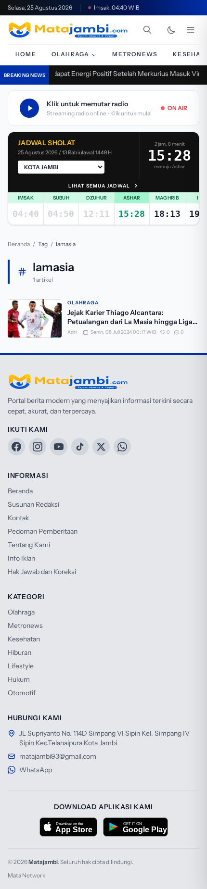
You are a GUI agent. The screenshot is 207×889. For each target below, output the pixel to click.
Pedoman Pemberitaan (43, 531)
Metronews (25, 625)
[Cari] (147, 30)
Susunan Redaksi (33, 504)
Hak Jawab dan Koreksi (42, 571)
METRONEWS (134, 54)
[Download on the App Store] (68, 827)
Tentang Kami (29, 544)
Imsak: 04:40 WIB (117, 7)
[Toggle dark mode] (171, 30)
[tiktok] (80, 446)
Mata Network (26, 875)
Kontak (18, 517)
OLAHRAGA (71, 54)
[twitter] (101, 446)
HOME (25, 54)
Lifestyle (21, 666)
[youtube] (58, 446)
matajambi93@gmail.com (57, 756)
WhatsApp (35, 769)
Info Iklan (21, 558)
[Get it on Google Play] (135, 827)
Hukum (19, 679)
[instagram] (37, 446)
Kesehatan (24, 639)
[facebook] (16, 446)
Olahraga (83, 303)
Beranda (19, 244)
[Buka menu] (190, 29)
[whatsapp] (122, 446)
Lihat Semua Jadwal (99, 186)
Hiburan (19, 652)
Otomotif (22, 693)
